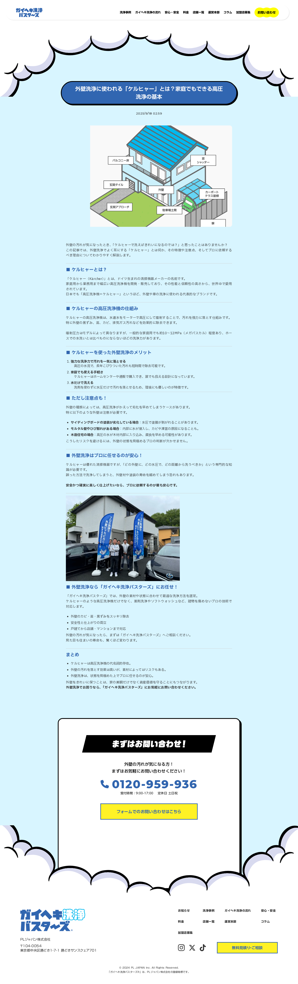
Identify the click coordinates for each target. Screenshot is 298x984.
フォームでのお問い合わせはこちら (149, 811)
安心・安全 (172, 12)
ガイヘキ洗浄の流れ (148, 12)
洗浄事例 (125, 12)
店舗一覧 (198, 12)
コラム (228, 12)
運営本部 (214, 12)
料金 (186, 12)
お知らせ (184, 910)
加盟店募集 (243, 12)
